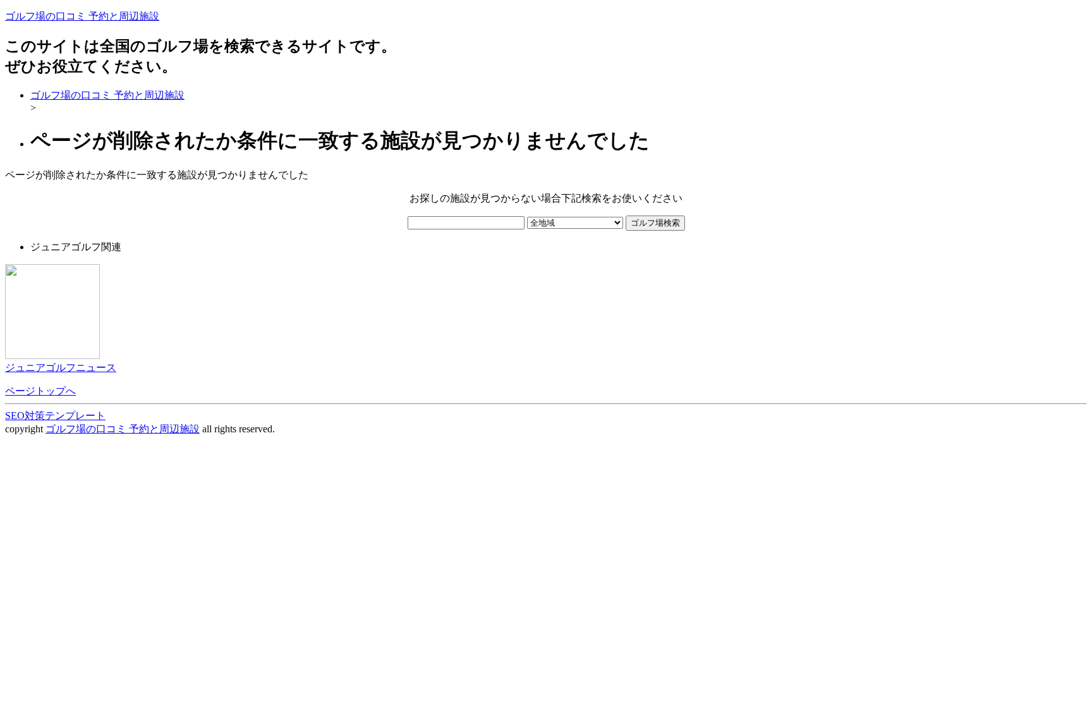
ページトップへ (40, 391)
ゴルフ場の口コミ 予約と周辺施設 (82, 16)
